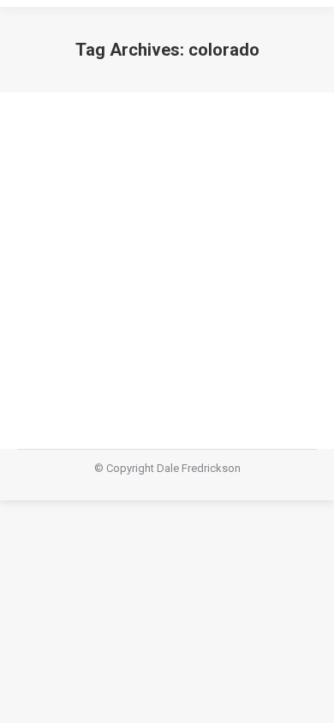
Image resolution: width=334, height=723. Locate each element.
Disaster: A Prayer (110, 299)
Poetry (54, 330)
